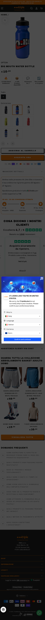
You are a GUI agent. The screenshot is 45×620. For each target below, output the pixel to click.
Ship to (9, 312)
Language (10, 321)
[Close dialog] (42, 278)
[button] (22, 316)
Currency (10, 329)
